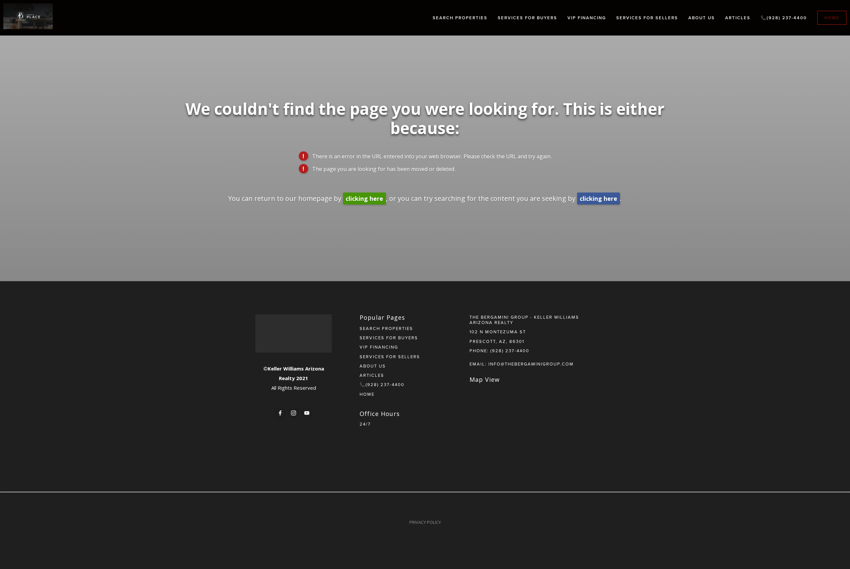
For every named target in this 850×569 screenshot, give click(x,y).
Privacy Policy (425, 522)
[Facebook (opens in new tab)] (280, 413)
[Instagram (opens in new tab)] (293, 413)
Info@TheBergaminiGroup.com (531, 364)
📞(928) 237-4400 (784, 18)
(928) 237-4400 (509, 351)
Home (832, 18)
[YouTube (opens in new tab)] (306, 413)
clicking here (364, 199)
